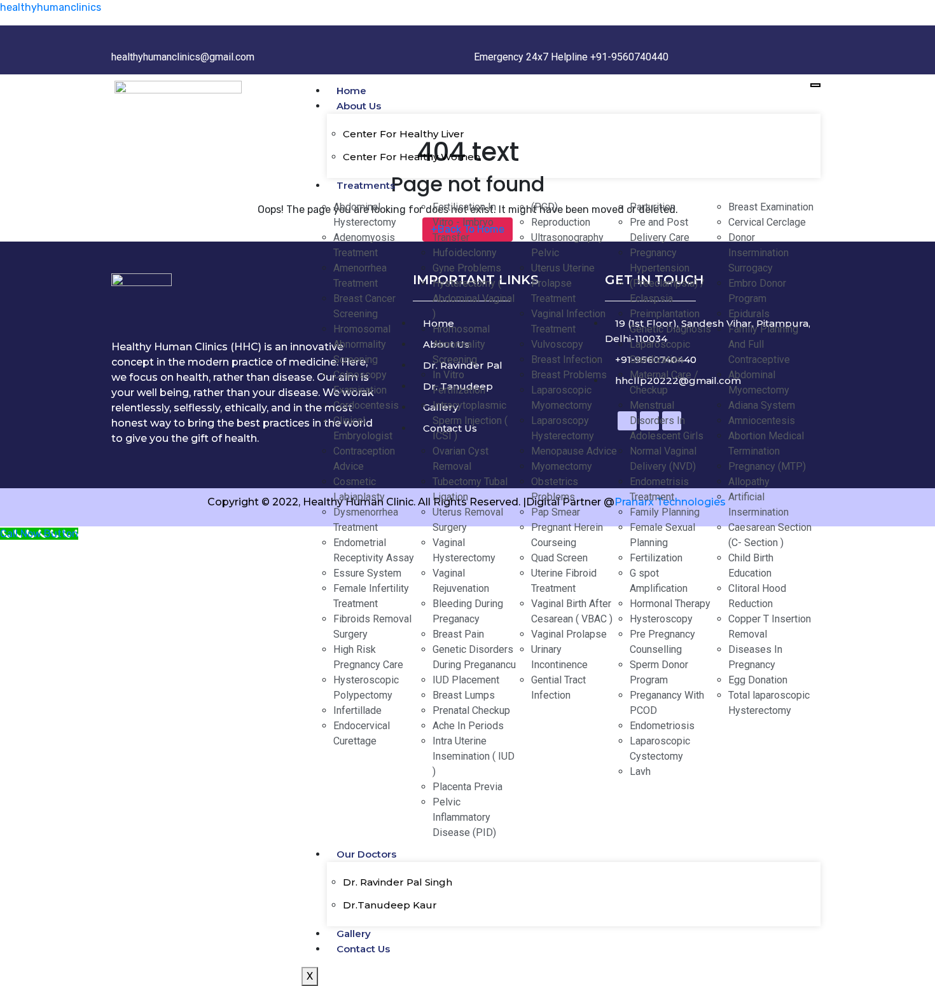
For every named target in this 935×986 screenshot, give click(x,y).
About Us (358, 106)
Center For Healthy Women (411, 157)
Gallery (353, 934)
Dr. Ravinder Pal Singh (397, 882)
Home (351, 91)
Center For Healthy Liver (403, 134)
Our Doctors (366, 854)
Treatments (365, 185)
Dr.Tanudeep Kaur (390, 905)
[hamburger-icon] (815, 85)
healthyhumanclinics (50, 7)
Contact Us (363, 949)
